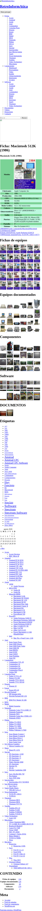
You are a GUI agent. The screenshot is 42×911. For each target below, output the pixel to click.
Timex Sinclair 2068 (16, 762)
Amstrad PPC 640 (15, 574)
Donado (7, 480)
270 (19, 886)
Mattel (11, 36)
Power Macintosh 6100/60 (22, 622)
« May (2, 548)
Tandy (11, 54)
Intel (10, 636)
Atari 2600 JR (14, 648)
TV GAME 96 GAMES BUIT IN (21, 824)
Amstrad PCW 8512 (16, 562)
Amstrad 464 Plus (15, 578)
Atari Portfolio (14, 656)
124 (19, 879)
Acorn (11, 18)
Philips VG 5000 (15, 726)
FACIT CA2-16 (19, 856)
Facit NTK (17, 852)
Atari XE (12, 658)
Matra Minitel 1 (14, 836)
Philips (11, 42)
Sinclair (11, 48)
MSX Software (8, 494)
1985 (6, 436)
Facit (10, 848)
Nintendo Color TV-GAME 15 (20, 710)
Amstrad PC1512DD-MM (18, 570)
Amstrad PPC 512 (15, 572)
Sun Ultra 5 (13, 786)
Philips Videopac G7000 (17, 730)
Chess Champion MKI (17, 822)
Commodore (13, 26)
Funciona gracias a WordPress (10, 910)
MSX (11, 38)
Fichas (6, 16)
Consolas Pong (14, 28)
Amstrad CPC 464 (15, 566)
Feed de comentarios (11, 904)
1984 (6, 434)
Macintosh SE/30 (19, 602)
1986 (2, 229)
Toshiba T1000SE (15, 812)
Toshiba (12, 60)
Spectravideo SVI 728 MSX (19, 782)
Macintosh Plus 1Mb (20, 604)
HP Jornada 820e (15, 694)
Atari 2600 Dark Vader (17, 646)
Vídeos (7, 110)
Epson (11, 32)
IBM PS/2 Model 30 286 (18, 700)
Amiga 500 (13, 672)
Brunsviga (12, 844)
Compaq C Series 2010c (17, 834)
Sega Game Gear (15, 742)
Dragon (11, 30)
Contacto (7, 114)
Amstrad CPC (11, 460)
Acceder (7, 900)
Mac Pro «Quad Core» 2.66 (23, 638)
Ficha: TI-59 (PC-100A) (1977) (22, 235)
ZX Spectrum (14, 764)
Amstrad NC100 (15, 580)
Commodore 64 (14, 666)
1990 (6, 446)
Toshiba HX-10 (14, 808)
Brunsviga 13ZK (19, 846)
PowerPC (12, 616)
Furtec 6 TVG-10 (15, 676)
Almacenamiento (15, 76)
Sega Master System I (16, 734)
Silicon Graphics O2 (16, 746)
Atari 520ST (13, 654)
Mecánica (7, 842)
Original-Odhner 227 (20, 864)
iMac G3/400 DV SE (21, 626)
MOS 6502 (13, 588)
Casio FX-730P (14, 828)
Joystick (12, 80)
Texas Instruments (15, 56)
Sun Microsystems (15, 52)
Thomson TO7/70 (15, 804)
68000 (6, 229)
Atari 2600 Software (10, 473)
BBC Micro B (14, 556)
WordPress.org (9, 906)
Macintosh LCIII (19, 612)
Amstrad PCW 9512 (16, 564)
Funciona (9, 485)
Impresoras (13, 78)
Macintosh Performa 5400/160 (24, 620)
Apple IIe (16, 592)
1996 (5, 448)
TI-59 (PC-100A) (15, 794)
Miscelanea (13, 64)
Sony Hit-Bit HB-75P (16, 774)
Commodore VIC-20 (16, 662)
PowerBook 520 (19, 614)
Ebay (7, 482)
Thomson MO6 (14, 802)
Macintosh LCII (19, 610)
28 (20, 884)
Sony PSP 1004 (14, 778)
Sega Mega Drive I (15, 738)
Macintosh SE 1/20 (20, 600)
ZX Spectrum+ (14, 760)
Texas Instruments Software (11, 517)
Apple (11, 22)
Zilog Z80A (8, 525)
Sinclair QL (13, 766)
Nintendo (12, 40)
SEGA (11, 44)
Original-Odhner (15, 862)
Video (11, 72)
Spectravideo (13, 50)
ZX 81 (11, 768)
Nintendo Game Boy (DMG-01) (20, 716)
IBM (10, 34)
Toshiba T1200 (14, 810)
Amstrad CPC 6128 (16, 568)
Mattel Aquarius (14, 706)
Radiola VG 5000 (15, 728)
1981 (5, 428)
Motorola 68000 (9, 231)
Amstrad (12, 20)
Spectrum (12, 100)
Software (7, 82)
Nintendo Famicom (16, 712)
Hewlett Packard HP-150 (18, 696)
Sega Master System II (17, 736)
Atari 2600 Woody (15, 644)
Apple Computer (14, 229)
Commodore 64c (15, 668)
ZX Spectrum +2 (15, 756)
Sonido (11, 74)
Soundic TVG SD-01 (16, 680)
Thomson (12, 58)
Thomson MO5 (14, 800)
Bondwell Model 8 (15, 826)
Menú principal (5, 12)
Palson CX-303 (14, 678)
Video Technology (15, 62)
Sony (11, 46)
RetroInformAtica (14, 6)
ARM (11, 584)
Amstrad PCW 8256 (16, 560)
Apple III (16, 590)
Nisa (10, 858)
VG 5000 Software (9, 523)
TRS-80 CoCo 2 (15, 790)
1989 (6, 444)
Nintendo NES (14, 714)
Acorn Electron (14, 554)
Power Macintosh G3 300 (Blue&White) (22, 633)
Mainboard (13, 68)
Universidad (8, 519)
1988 (5, 442)
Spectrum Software (15, 512)
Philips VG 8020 (15, 724)
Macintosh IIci (18, 608)
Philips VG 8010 (15, 722)
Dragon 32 (13, 686)
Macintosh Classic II (20, 606)
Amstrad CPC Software (16, 462)
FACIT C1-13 (18, 850)
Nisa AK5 (17, 860)
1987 (6, 440)
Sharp (6, 748)
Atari (11, 24)
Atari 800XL (13, 650)
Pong (5, 498)
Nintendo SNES (14, 718)
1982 (6, 430)
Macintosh (26, 229)
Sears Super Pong (15, 642)
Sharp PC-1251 (14, 750)
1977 (5, 426)
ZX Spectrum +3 (15, 758)
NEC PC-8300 (14, 832)
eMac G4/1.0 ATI (19, 630)
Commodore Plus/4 (16, 670)
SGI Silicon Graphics (12, 744)
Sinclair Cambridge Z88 (17, 770)
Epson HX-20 (14, 690)
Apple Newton (18, 586)
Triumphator (13, 866)
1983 (6, 432)
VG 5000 (6, 521)
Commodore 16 (14, 664)
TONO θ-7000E (15, 838)
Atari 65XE (13, 652)
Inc (21, 229)
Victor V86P (13, 830)
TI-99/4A (12, 796)
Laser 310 (12, 818)
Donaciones (8, 112)
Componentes (9, 66)
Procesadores (13, 70)
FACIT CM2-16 (19, 854)
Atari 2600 (8, 471)
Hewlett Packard (10, 692)
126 (19, 882)
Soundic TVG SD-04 (16, 682)
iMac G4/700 (18, 628)
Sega (5, 500)
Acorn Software (8, 452)
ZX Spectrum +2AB (16, 754)
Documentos (8, 108)
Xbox (11, 840)
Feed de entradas (10, 902)
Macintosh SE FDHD (21, 598)
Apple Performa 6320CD (22, 624)
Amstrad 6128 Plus (16, 576)
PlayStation (13, 776)
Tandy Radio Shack (11, 788)
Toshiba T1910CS (15, 814)
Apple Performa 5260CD (22, 618)
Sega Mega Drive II (16, 740)
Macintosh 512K (19, 596)
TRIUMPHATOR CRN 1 (22, 868)
